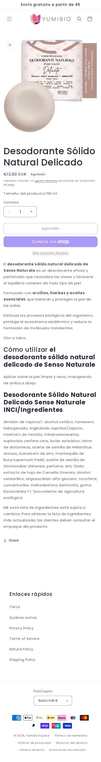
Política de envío (32, 750)
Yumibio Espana (38, 735)
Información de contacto (67, 750)
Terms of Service (24, 638)
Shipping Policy (22, 659)
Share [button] (14, 540)
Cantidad (11, 202)
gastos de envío (46, 181)
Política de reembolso (71, 735)
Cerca (14, 606)
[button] (9, 19)
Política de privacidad (34, 743)
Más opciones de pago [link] (50, 253)
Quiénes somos (23, 617)
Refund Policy (21, 649)
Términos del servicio (71, 743)
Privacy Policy (21, 628)
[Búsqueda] (79, 19)
